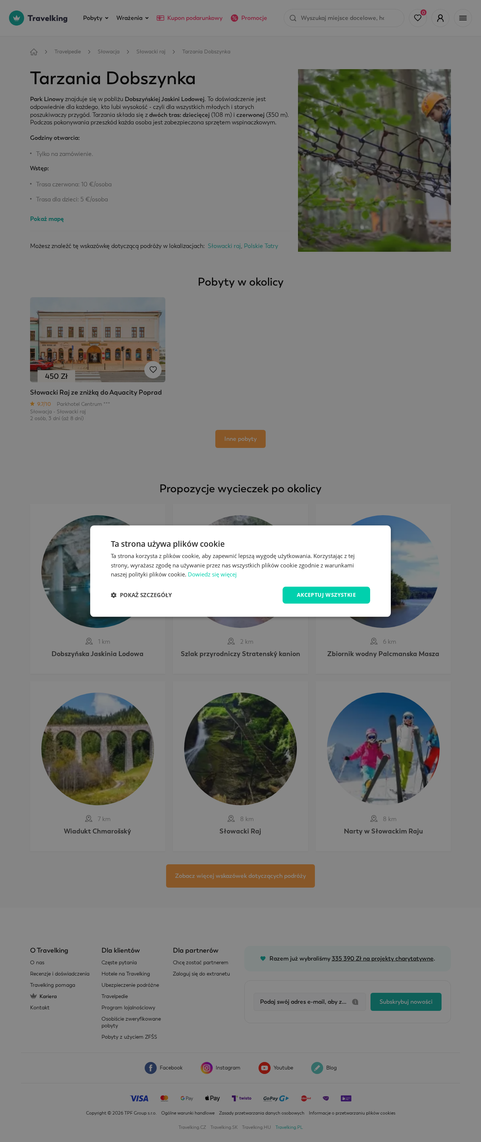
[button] (141, 595)
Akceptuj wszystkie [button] (326, 594)
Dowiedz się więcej (212, 574)
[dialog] (240, 571)
